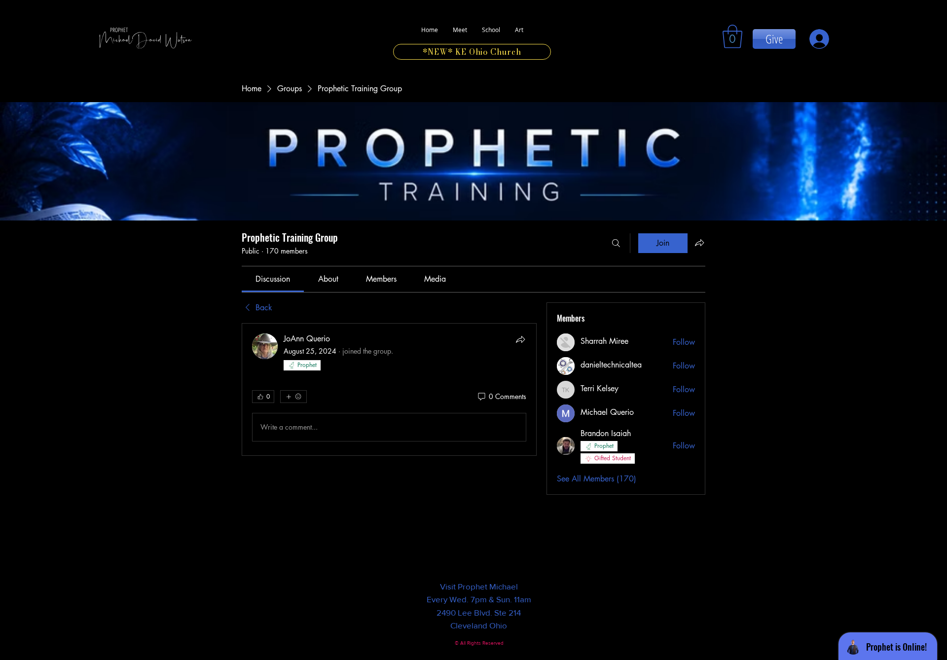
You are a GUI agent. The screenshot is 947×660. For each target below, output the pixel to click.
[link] (732, 36)
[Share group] (699, 243)
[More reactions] (293, 396)
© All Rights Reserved (479, 643)
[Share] (520, 339)
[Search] (616, 243)
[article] (389, 389)
